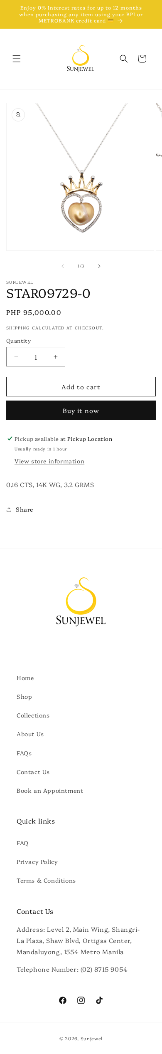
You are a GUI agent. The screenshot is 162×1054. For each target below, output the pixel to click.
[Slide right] (99, 266)
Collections (33, 715)
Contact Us (33, 771)
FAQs (24, 753)
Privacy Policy (37, 861)
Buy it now (81, 410)
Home (25, 677)
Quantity (18, 340)
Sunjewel (92, 1038)
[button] (16, 58)
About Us (30, 734)
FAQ (23, 843)
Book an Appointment (50, 790)
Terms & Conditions (46, 880)
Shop (24, 696)
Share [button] (24, 509)
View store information (49, 461)
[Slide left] (63, 266)
